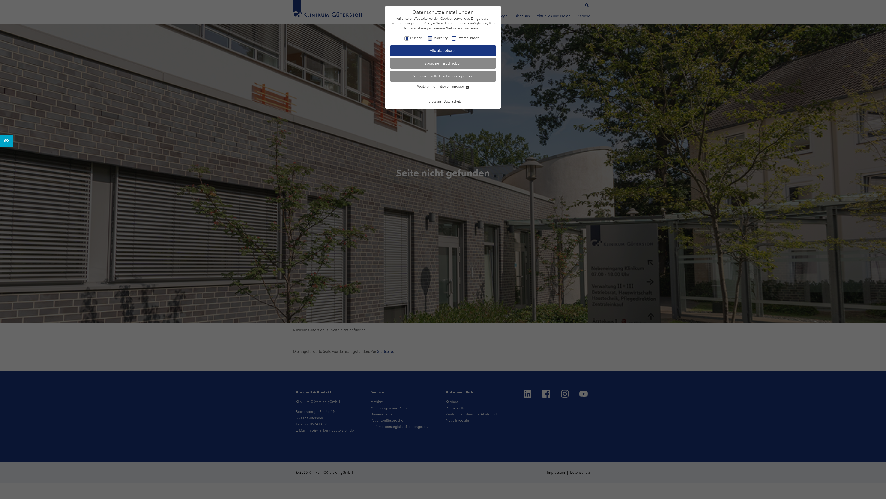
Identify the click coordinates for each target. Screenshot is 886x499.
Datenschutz (452, 101)
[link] (6, 141)
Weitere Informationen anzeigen (441, 86)
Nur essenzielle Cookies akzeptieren (443, 76)
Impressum (433, 101)
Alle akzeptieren (443, 50)
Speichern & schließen (443, 63)
